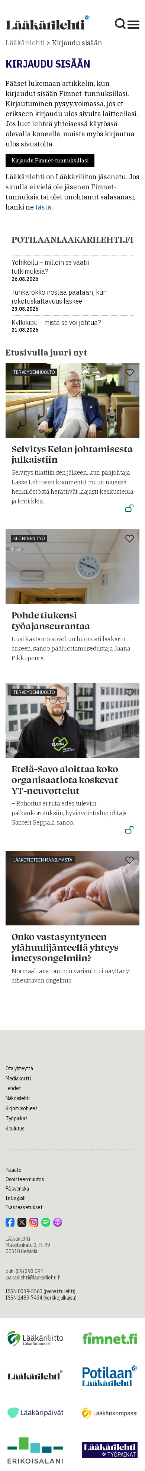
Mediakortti (18, 1078)
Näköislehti (18, 1098)
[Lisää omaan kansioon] (129, 373)
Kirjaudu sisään (77, 42)
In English (16, 1198)
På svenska (17, 1188)
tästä (43, 207)
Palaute (14, 1170)
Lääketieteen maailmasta (42, 860)
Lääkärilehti (25, 42)
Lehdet (13, 1088)
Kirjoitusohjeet (22, 1108)
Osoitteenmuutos (25, 1179)
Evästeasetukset (24, 1207)
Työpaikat (16, 1118)
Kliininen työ (29, 538)
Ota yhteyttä (19, 1068)
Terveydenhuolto (34, 372)
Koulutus (15, 1128)
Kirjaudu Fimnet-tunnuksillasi (50, 160)
